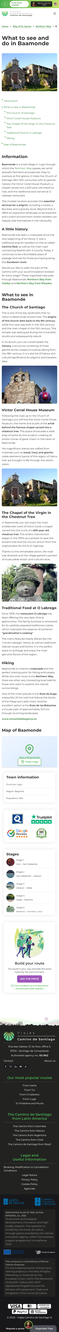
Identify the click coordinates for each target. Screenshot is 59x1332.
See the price (29, 978)
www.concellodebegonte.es (19, 718)
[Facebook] (6, 1066)
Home (5, 26)
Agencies (29, 1188)
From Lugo (29, 1099)
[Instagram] (11, 1066)
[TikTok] (26, 1066)
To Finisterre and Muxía (30, 1103)
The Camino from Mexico (30, 1130)
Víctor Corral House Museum (23, 118)
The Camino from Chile (29, 1139)
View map (31, 761)
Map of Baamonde (15, 144)
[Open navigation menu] (54, 13)
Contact (8, 1060)
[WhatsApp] (5, 4)
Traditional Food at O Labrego (24, 132)
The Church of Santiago (20, 113)
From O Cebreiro (29, 1094)
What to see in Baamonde (19, 107)
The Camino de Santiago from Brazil (29, 1144)
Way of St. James (22, 26)
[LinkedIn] (16, 1066)
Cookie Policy (29, 1184)
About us (49, 1060)
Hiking (10, 138)
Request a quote (15, 1328)
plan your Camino (16, 4)
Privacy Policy (29, 1179)
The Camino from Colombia (29, 1126)
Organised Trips (44, 1328)
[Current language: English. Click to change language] (55, 4)
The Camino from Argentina (29, 1135)
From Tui (29, 1090)
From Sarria (29, 1085)
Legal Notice (29, 1175)
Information (11, 101)
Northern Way (43, 26)
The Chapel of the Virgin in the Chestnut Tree (30, 125)
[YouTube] (21, 1066)
